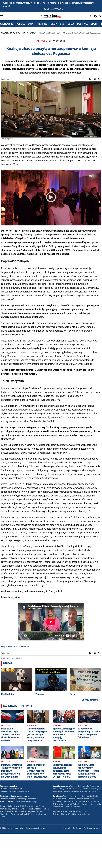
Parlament (32, 33)
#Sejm (4, 646)
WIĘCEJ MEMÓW (90, 700)
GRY (62, 24)
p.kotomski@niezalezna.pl (25, 801)
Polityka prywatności (93, 828)
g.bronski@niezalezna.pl (27, 798)
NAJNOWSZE (6, 24)
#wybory (25, 646)
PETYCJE (42, 24)
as (8, 79)
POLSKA (20, 24)
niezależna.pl (8, 33)
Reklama (77, 828)
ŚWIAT (31, 24)
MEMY (53, 24)
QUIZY (71, 24)
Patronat (66, 828)
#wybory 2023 (14, 646)
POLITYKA (82, 24)
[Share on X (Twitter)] (95, 79)
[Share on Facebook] (90, 79)
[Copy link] (99, 79)
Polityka (20, 33)
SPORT (94, 24)
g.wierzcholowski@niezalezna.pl (15, 791)
